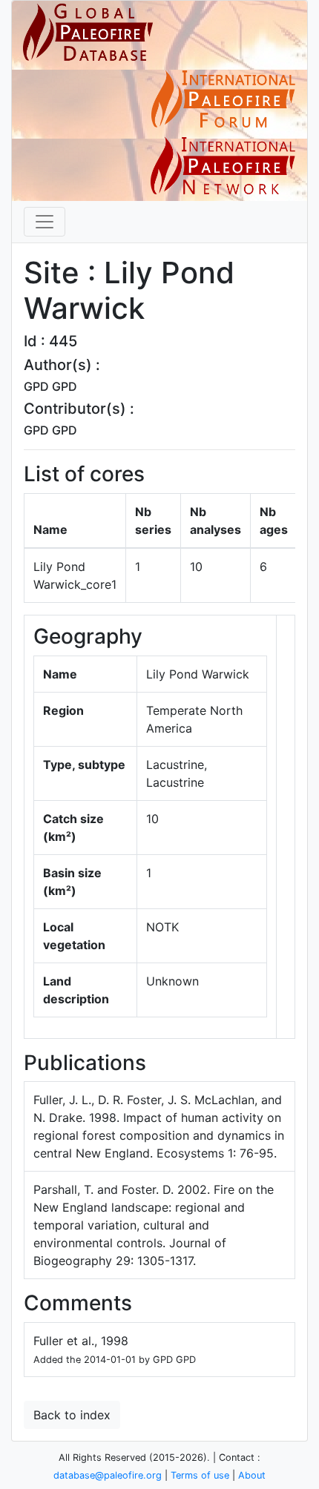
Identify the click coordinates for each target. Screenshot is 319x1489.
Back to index (72, 1414)
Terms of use (200, 1475)
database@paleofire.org (107, 1475)
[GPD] (88, 32)
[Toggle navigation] (44, 222)
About (252, 1475)
